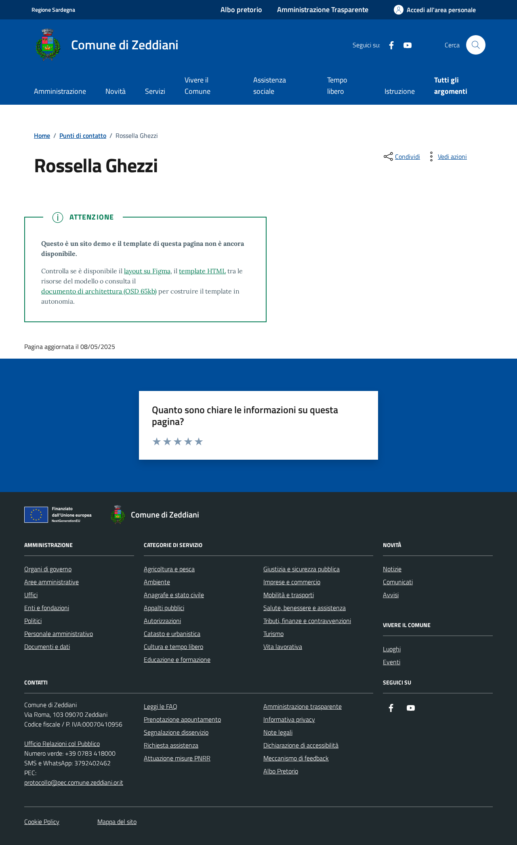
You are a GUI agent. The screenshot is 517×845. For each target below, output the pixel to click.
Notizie (392, 569)
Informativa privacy (289, 719)
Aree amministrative (51, 582)
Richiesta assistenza (171, 745)
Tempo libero (337, 85)
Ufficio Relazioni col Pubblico (62, 743)
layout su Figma (147, 271)
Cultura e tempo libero (173, 646)
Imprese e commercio (291, 582)
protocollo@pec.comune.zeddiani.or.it (73, 782)
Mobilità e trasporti (288, 595)
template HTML (202, 271)
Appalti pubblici (164, 608)
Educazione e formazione (177, 659)
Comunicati (398, 582)
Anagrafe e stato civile (174, 595)
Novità (115, 91)
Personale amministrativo (58, 633)
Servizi (155, 91)
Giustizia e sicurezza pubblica (301, 569)
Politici (33, 620)
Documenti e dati (47, 646)
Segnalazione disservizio (176, 732)
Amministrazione (60, 91)
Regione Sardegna (53, 9)
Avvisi (391, 595)
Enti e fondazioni (46, 608)
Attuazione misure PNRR (177, 758)
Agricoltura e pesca (169, 569)
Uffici (31, 595)
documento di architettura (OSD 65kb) (99, 291)
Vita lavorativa (282, 646)
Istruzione (400, 91)
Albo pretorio (241, 9)
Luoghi (392, 649)
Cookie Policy (41, 821)
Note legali (277, 732)
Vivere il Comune (197, 85)
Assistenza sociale (269, 85)
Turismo (273, 633)
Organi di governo (47, 569)
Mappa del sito (117, 821)
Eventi (391, 662)
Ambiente (157, 582)
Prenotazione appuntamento (182, 719)
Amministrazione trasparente (302, 706)
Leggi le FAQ (160, 706)
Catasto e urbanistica (172, 633)
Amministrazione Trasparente (322, 9)
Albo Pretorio (280, 771)
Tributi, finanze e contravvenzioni (307, 620)
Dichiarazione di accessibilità (300, 745)
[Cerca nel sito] (475, 45)
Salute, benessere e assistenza (304, 608)
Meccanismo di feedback (296, 758)
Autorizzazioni (162, 620)
